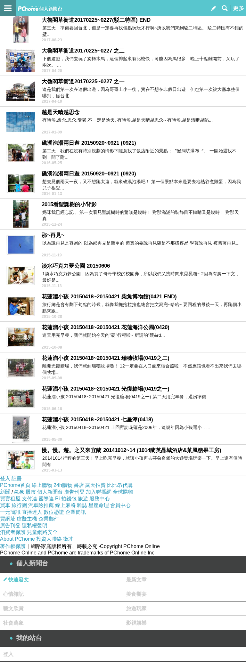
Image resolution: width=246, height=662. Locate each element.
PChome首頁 (15, 485)
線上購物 (42, 485)
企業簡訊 (75, 512)
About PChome (17, 539)
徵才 (68, 539)
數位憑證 (54, 512)
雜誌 (82, 505)
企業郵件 (48, 518)
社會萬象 (13, 623)
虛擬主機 (27, 518)
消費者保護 (13, 532)
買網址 (7, 518)
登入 (5, 478)
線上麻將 (65, 505)
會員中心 (120, 505)
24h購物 (62, 485)
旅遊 (83, 498)
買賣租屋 (10, 498)
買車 (5, 505)
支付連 (29, 498)
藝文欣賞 (13, 608)
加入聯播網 (98, 492)
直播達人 (32, 512)
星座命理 (98, 505)
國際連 (46, 498)
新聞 (5, 492)
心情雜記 (13, 594)
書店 (79, 485)
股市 (31, 492)
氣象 (19, 492)
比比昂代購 (120, 485)
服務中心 (99, 498)
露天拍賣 (95, 485)
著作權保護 (13, 546)
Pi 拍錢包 (66, 498)
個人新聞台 (50, 492)
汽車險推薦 (41, 505)
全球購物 (123, 492)
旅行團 (19, 505)
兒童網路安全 (42, 532)
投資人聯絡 (49, 539)
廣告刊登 (74, 492)
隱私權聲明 (34, 525)
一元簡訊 (10, 512)
